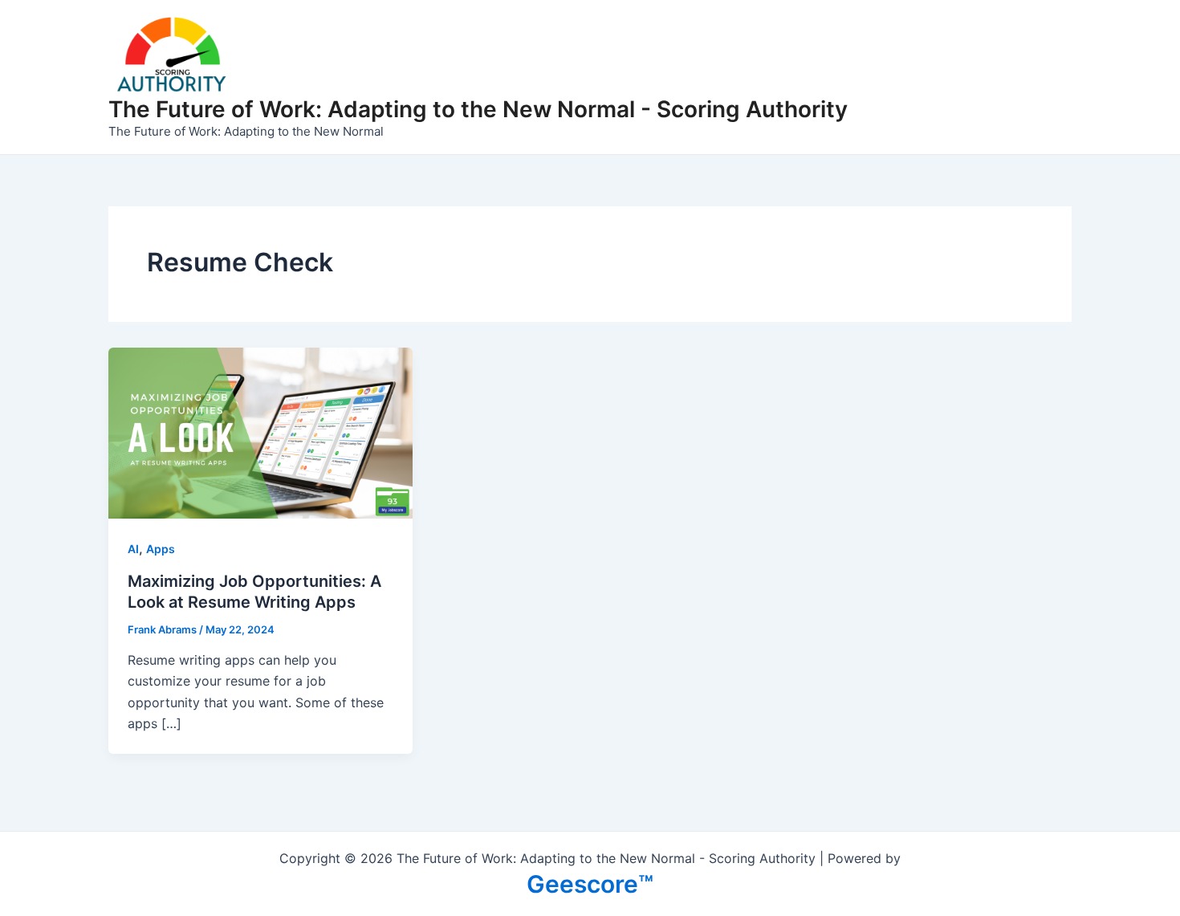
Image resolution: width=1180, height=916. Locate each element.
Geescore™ (590, 883)
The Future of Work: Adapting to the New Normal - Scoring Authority (478, 109)
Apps (160, 549)
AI (133, 549)
